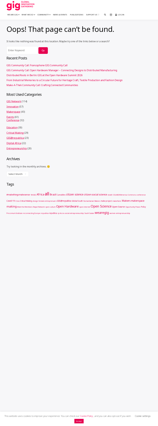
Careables (61, 194)
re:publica (45, 213)
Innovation (12, 106)
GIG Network (13, 101)
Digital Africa (13, 143)
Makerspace (13, 111)
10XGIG (33, 195)
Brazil (53, 194)
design (35, 201)
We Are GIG (12, 14)
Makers (126, 200)
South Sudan (89, 213)
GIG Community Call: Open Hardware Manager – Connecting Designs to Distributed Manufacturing (61, 70)
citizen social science (95, 194)
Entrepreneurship (16, 148)
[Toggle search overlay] (105, 14)
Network (41, 207)
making (11, 206)
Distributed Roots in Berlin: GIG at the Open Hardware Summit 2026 (44, 75)
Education (11, 127)
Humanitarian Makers (91, 201)
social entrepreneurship (74, 213)
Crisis (17, 201)
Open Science (101, 206)
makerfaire (116, 201)
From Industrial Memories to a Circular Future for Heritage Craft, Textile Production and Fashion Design (64, 80)
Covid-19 (10, 200)
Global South (77, 201)
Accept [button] (79, 421)
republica (53, 213)
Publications (76, 14)
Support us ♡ (92, 14)
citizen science (74, 194)
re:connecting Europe (31, 213)
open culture (50, 207)
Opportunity (130, 207)
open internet (84, 207)
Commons (132, 195)
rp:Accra (61, 213)
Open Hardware (67, 206)
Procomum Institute (14, 213)
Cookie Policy (87, 415)
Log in (121, 14)
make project (106, 201)
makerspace (137, 200)
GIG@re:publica (15, 138)
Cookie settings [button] (143, 415)
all (47, 194)
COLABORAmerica (120, 195)
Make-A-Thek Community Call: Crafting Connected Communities (42, 85)
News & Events (60, 14)
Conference (12, 120)
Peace (137, 207)
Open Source (118, 206)
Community (43, 14)
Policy (143, 206)
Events (10, 117)
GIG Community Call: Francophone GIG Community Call (37, 65)
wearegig (102, 212)
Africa (40, 194)
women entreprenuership (120, 213)
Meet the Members (24, 207)
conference (141, 195)
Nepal (35, 207)
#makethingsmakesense (18, 194)
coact (110, 194)
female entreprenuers (47, 201)
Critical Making (15, 132)
